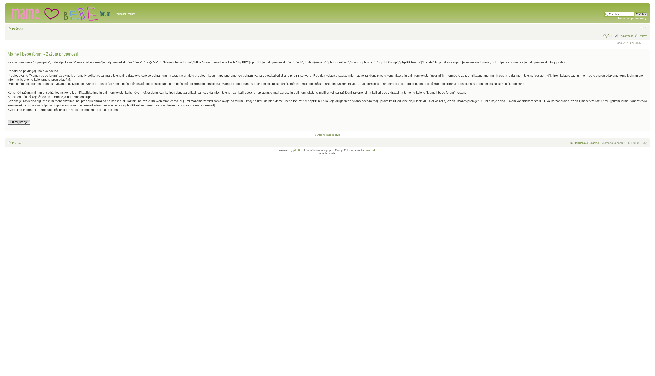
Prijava (643, 35)
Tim (570, 142)
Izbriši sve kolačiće (587, 142)
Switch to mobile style (327, 134)
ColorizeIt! (370, 150)
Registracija (626, 35)
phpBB (297, 150)
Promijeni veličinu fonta (643, 27)
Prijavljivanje (19, 122)
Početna (17, 28)
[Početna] (60, 13)
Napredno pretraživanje (632, 18)
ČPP (610, 35)
